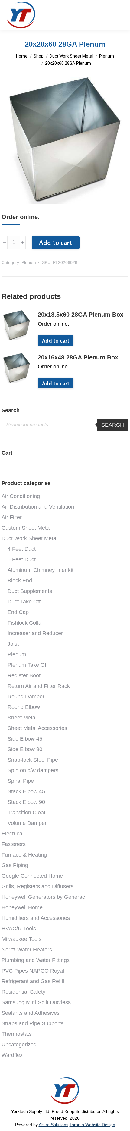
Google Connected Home (32, 876)
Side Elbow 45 (25, 739)
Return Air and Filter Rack (39, 686)
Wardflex (12, 1055)
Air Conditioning (21, 496)
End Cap (18, 612)
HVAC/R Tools (19, 929)
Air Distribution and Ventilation (38, 507)
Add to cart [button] (55, 340)
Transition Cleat (26, 813)
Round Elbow (24, 707)
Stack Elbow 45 (26, 791)
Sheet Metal (22, 718)
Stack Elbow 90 (26, 802)
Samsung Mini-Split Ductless (36, 1002)
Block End (20, 581)
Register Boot (24, 675)
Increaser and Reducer (35, 633)
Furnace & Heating (24, 855)
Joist (13, 644)
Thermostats (17, 1034)
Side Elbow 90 (25, 749)
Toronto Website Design (92, 1124)
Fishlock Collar (25, 623)
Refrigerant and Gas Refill (33, 981)
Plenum (28, 262)
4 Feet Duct (22, 549)
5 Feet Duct (22, 559)
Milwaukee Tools (21, 939)
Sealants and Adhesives (31, 1013)
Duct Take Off (24, 602)
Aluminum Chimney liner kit (40, 570)
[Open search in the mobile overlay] (65, 425)
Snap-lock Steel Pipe (33, 760)
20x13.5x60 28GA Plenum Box (80, 314)
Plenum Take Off (28, 665)
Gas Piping (15, 865)
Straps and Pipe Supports (32, 1023)
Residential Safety (23, 992)
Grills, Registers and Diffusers (37, 886)
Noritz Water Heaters (27, 950)
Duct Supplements (30, 591)
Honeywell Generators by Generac (43, 897)
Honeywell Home (22, 907)
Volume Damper (27, 823)
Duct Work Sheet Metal (29, 538)
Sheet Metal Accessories (37, 728)
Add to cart (55, 242)
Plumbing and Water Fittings (36, 960)
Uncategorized (19, 1045)
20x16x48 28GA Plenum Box (78, 357)
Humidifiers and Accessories (36, 918)
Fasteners (14, 844)
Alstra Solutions (53, 1124)
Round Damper (26, 697)
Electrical (13, 834)
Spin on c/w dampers (33, 770)
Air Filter (12, 517)
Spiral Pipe (21, 781)
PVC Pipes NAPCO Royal (33, 971)
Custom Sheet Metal (26, 528)
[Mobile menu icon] (117, 15)
